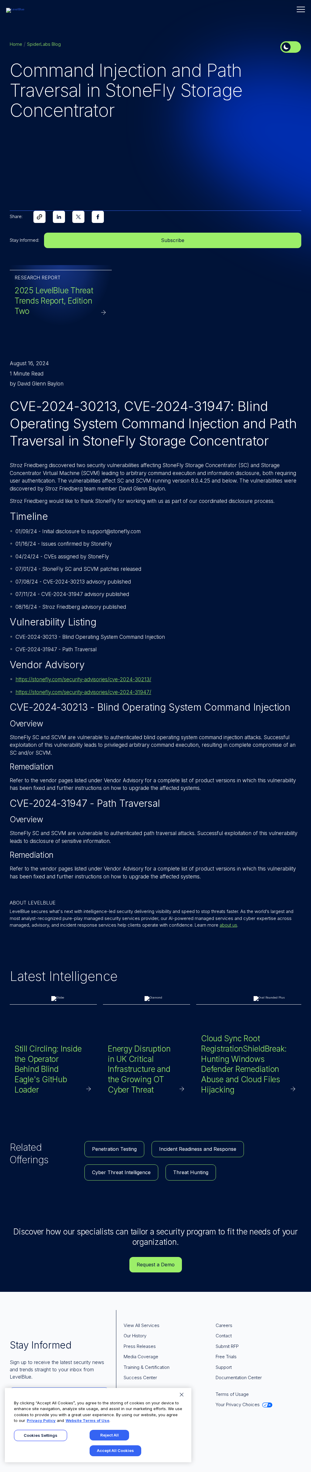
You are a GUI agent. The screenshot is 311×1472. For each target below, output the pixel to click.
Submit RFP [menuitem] (227, 1346)
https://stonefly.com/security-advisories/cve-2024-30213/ (83, 679)
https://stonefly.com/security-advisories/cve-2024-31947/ (83, 692)
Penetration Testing (114, 1149)
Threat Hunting (190, 1172)
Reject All (109, 1435)
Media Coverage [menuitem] (141, 1356)
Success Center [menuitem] (140, 1377)
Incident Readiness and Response (197, 1149)
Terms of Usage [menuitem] (232, 1394)
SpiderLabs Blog (44, 44)
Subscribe (172, 240)
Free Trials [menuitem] (226, 1356)
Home (16, 44)
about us (228, 925)
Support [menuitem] (224, 1367)
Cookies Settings (40, 1435)
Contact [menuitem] (224, 1336)
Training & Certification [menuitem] (146, 1367)
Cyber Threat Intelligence (121, 1172)
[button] (301, 9)
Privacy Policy (41, 1420)
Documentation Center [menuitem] (239, 1377)
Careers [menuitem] (224, 1325)
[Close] (181, 1394)
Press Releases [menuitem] (140, 1346)
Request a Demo (156, 1264)
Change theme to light (290, 47)
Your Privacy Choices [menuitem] (238, 1404)
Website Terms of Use (87, 1420)
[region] (98, 1425)
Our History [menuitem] (135, 1336)
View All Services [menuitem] (141, 1325)
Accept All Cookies (115, 1450)
